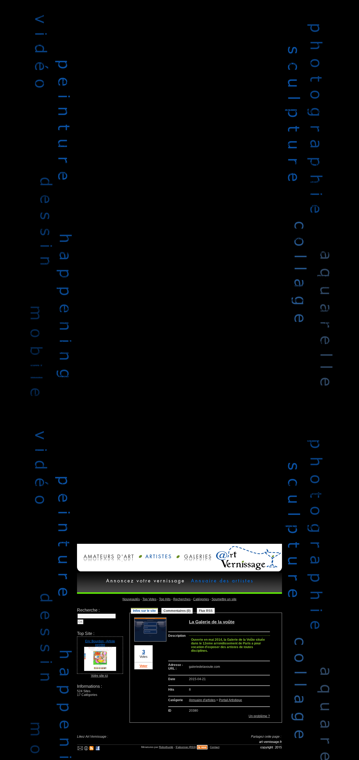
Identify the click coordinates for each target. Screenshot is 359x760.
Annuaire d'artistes (202, 700)
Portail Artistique (230, 700)
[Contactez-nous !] (80, 749)
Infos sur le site (144, 611)
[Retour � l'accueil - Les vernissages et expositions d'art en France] (247, 570)
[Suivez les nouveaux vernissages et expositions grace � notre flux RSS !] (91, 749)
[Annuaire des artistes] (220, 584)
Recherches (182, 599)
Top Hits (165, 599)
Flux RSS (206, 611)
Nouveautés (131, 599)
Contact (214, 747)
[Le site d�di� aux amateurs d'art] (107, 560)
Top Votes (149, 599)
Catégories (201, 599)
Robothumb (166, 747)
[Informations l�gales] (86, 749)
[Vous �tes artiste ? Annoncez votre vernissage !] (156, 560)
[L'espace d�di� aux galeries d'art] (194, 560)
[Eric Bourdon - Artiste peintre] (100, 670)
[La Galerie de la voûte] (150, 640)
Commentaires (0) (177, 611)
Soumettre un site (224, 599)
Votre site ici (99, 676)
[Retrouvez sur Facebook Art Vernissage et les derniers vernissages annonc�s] (98, 749)
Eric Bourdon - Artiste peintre (100, 643)
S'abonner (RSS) (186, 747)
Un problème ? (259, 716)
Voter (143, 666)
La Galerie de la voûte (211, 621)
